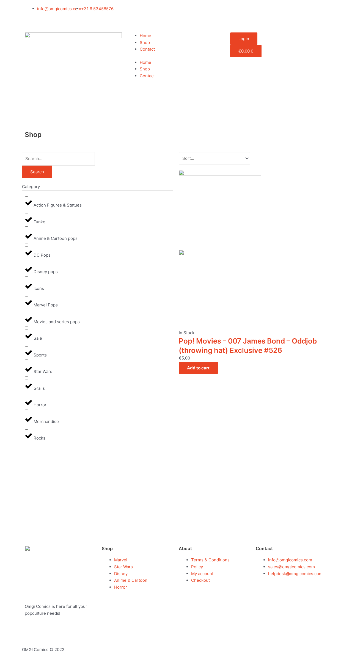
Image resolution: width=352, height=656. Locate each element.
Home (145, 35)
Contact (147, 49)
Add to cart (198, 367)
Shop (145, 42)
